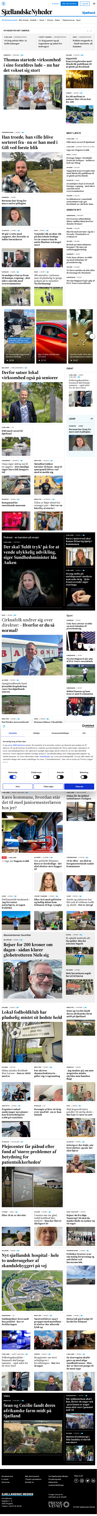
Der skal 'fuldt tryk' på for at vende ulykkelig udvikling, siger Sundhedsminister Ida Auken (31, 555)
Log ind (85, 4)
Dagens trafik (78, 149)
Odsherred (6, 460)
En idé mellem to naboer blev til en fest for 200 (78, 99)
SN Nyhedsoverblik (10, 20)
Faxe (36, 230)
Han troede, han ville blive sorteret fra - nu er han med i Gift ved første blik (30, 142)
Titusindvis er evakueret (81, 234)
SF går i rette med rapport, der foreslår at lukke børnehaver (15, 236)
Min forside (23, 20)
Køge (6, 37)
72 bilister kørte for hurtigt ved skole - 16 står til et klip (53, 42)
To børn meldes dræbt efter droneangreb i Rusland (81, 271)
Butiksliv (47, 499)
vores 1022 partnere (16, 745)
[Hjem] (3, 3)
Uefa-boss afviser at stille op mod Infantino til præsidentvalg (79, 260)
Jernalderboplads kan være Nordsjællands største (14, 687)
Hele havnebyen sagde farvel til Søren (78, 975)
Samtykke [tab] (13, 733)
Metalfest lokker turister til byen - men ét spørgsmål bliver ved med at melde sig (48, 468)
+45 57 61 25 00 (14, 1506)
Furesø (68, 93)
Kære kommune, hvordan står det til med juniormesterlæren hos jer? (31, 802)
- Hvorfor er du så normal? (28, 625)
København (71, 215)
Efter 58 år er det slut (14, 1215)
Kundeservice (7, 1476)
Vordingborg (44, 37)
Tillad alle (79, 787)
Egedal (68, 935)
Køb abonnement (69, 4)
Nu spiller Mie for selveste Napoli (78, 940)
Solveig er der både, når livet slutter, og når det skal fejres (80, 1147)
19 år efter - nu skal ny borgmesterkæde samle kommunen (80, 863)
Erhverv (50, 20)
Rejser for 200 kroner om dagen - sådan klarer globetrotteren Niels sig (28, 949)
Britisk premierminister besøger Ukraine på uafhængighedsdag (79, 247)
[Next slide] (92, 336)
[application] (19, 336)
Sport (78, 20)
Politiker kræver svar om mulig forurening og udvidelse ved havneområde (80, 1258)
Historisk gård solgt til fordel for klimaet (80, 1320)
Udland (69, 228)
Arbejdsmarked (17, 368)
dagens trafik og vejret (85, 147)
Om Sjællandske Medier (58, 1476)
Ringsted (37, 499)
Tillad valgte (48, 787)
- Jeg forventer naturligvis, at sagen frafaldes (16, 903)
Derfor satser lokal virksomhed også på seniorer (30, 375)
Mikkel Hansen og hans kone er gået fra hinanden (80, 692)
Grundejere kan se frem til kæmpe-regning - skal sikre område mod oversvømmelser (16, 279)
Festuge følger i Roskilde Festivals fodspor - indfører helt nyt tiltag (81, 160)
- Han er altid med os (16, 1073)
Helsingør (8, 940)
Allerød (5, 680)
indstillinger (45, 756)
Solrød (37, 1212)
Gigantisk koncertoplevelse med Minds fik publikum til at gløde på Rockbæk (79, 62)
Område (33, 20)
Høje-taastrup (72, 1212)
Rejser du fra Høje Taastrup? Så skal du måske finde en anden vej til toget (81, 1219)
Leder (13, 197)
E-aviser (55, 4)
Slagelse (5, 230)
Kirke (12, 1212)
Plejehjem (15, 1142)
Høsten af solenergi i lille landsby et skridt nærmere (78, 1439)
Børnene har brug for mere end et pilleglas (14, 202)
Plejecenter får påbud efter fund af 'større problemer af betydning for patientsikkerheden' (29, 1154)
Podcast (17, 542)
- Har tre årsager (47, 1361)
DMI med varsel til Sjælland (81, 142)
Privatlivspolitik (54, 1479)
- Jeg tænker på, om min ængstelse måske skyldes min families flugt (80, 1074)
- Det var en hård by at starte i (48, 505)
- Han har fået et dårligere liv (47, 1219)
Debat (57, 20)
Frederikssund (78, 37)
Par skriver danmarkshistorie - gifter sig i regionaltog (47, 1073)
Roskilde (5, 272)
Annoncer (6, 1482)
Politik (81, 857)
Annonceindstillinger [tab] (60, 733)
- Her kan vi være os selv (80, 1112)
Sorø (4, 896)
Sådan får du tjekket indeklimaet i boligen (79, 797)
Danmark (5, 197)
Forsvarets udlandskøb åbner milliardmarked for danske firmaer (80, 221)
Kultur (76, 55)
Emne (42, 20)
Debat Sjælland (18, 792)
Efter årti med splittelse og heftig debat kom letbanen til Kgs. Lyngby (48, 902)
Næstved (37, 460)
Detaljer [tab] (36, 733)
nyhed (74, 154)
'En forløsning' (48, 279)
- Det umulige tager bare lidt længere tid (15, 468)
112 (77, 139)
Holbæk (69, 55)
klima (77, 180)
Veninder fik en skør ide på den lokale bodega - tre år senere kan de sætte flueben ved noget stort (47, 239)
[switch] (36, 777)
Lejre (69, 896)
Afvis (18, 787)
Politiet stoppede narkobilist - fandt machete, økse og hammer (18, 43)
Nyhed (76, 93)
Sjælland (70, 139)
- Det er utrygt (80, 902)
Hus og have (81, 792)
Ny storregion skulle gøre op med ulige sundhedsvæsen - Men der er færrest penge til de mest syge (80, 1363)
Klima (13, 272)
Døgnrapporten (17, 37)
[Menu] (94, 4)
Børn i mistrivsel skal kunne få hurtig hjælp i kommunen (79, 541)
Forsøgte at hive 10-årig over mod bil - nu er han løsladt (47, 1112)
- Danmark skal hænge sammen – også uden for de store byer (79, 384)
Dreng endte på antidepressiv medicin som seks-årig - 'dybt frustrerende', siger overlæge (79, 579)
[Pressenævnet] (58, 1503)
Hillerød (5, 1250)
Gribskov (7, 55)
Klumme (46, 857)
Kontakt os (29, 1482)
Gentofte (6, 1106)
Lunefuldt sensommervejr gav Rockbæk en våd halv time (80, 202)
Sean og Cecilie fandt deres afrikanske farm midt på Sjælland (79, 1013)
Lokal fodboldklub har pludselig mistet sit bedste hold (32, 1014)
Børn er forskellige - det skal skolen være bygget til (48, 865)
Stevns (5, 1212)
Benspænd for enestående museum (13, 504)
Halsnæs (69, 970)
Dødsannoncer (69, 20)
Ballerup (5, 368)
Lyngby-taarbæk (40, 896)
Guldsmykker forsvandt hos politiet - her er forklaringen (15, 1321)
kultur (77, 167)
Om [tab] (84, 733)
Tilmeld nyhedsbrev (33, 1479)
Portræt (79, 1007)
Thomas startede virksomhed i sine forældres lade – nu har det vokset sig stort (32, 65)
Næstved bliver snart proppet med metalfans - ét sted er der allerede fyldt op (48, 1323)
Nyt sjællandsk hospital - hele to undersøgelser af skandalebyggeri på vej (30, 1260)
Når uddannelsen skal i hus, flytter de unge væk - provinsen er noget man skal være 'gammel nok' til (79, 1404)
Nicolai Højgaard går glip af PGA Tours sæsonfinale (81, 282)
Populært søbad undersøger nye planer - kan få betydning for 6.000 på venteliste (15, 1113)
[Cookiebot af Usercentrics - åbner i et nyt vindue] (83, 726)
